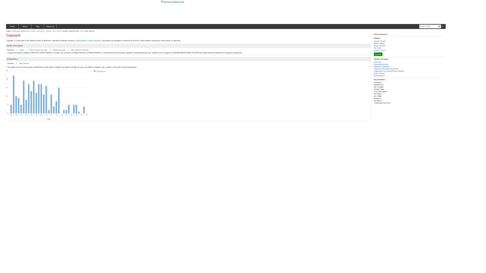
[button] (442, 27)
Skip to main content (10, 3)
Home (12, 26)
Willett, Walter (379, 43)
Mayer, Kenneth (379, 46)
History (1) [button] (50, 26)
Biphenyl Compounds (381, 66)
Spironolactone (379, 76)
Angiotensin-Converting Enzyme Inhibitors (389, 71)
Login (8, 31)
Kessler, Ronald (379, 41)
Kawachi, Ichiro (379, 50)
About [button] (25, 26)
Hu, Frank (377, 48)
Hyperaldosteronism (381, 64)
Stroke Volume (379, 73)
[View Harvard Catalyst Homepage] (172, 1)
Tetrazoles (377, 62)
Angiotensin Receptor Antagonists (386, 69)
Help (37, 26)
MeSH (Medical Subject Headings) (88, 41)
